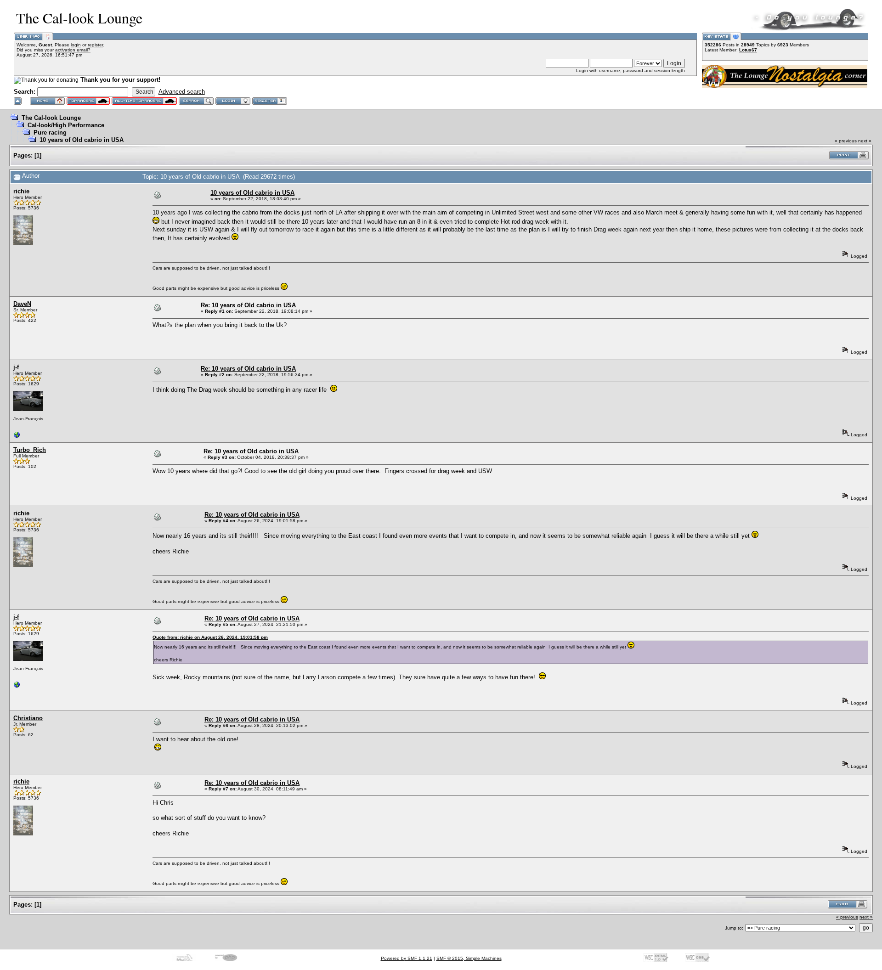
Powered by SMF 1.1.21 (406, 958)
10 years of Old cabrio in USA (82, 139)
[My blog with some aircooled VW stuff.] (17, 437)
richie (21, 191)
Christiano (28, 718)
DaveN (22, 303)
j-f (16, 367)
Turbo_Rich (29, 449)
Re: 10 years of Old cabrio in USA (248, 305)
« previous (846, 140)
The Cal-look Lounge (51, 117)
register (95, 44)
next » (864, 140)
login (76, 44)
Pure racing (50, 132)
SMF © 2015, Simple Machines (469, 958)
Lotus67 (748, 49)
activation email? (72, 49)
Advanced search (181, 91)
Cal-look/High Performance (66, 125)
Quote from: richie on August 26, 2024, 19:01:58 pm (210, 637)
